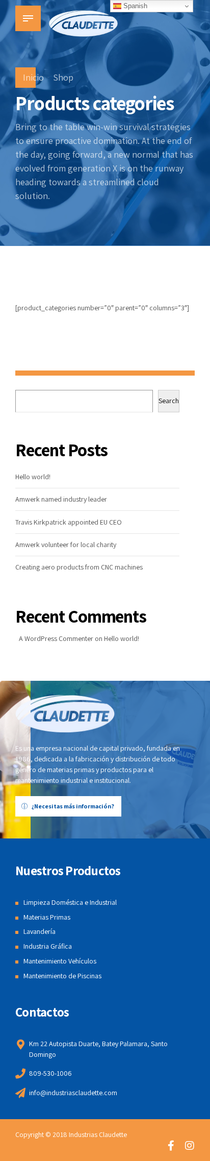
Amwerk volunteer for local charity (65, 544)
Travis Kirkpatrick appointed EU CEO (68, 522)
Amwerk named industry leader (61, 499)
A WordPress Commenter (56, 638)
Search (169, 400)
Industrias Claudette (98, 1134)
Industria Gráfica (47, 946)
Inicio (33, 77)
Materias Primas (46, 917)
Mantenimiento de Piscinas (62, 975)
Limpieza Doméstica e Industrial (70, 902)
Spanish (134, 6)
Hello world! (32, 476)
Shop (63, 77)
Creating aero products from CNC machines (79, 567)
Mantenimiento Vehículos (59, 961)
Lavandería (39, 931)
